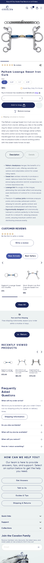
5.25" (12, 82)
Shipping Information (14, 417)
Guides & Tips (22, 496)
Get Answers (22, 480)
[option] (22, 320)
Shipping (6, 117)
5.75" (28, 82)
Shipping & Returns (22, 503)
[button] (41, 8)
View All (22, 305)
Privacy (25, 561)
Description (14, 155)
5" (4, 82)
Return (23, 334)
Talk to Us (22, 488)
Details (31, 155)
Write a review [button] (21, 243)
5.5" (21, 82)
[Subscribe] (38, 547)
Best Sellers (30, 256)
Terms (18, 561)
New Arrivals (14, 256)
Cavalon (25, 559)
